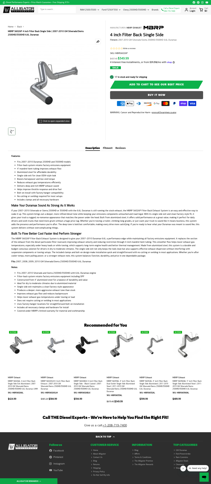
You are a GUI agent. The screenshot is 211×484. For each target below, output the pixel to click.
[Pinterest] (198, 2)
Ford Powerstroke (183, 453)
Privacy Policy (99, 471)
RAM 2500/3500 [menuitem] (88, 9)
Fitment (108, 148)
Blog (95, 460)
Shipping (97, 468)
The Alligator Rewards (143, 464)
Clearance (180, 464)
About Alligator (99, 453)
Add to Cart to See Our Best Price (156, 84)
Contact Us (97, 457)
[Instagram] (202, 2)
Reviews (120, 148)
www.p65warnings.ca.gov (164, 112)
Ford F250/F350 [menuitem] (110, 9)
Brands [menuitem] (155, 9)
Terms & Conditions (142, 457)
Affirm (137, 453)
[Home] (18, 9)
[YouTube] (207, 2)
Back (19, 26)
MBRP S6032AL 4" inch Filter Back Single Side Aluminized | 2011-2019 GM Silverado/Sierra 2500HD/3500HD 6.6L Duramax (155, 368)
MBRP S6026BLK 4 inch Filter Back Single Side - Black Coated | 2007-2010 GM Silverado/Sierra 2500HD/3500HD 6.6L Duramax (89, 368)
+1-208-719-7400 (115, 425)
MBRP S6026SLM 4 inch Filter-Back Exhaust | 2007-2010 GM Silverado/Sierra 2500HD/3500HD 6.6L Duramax (56, 368)
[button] (28, 481)
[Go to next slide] (202, 368)
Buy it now (156, 95)
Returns (96, 464)
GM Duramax (181, 450)
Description (92, 148)
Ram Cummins (182, 457)
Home (10, 26)
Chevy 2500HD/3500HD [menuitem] (134, 9)
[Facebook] (194, 2)
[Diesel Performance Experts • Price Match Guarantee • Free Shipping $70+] (36, 2)
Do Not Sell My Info (101, 475)
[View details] (23, 447)
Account (190, 9)
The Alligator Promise (143, 460)
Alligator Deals (182, 460)
